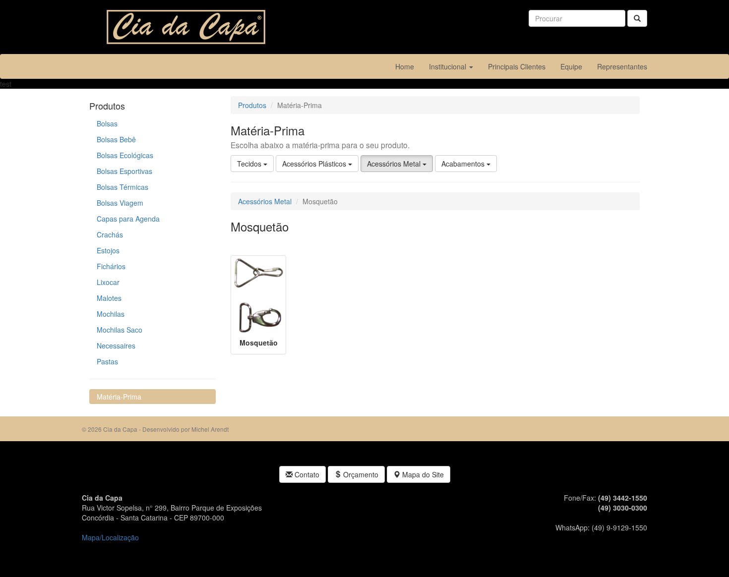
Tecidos (250, 164)
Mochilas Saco (119, 330)
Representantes (622, 66)
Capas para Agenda (128, 219)
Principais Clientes (517, 66)
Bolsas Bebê (116, 139)
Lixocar (108, 282)
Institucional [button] (448, 66)
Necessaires (116, 345)
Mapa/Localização (110, 537)
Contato (306, 474)
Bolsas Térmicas (122, 187)
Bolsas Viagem (120, 203)
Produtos (252, 105)
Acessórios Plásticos (315, 164)
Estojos (108, 250)
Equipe (571, 66)
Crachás (110, 234)
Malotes (109, 298)
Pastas (107, 361)
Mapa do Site (422, 474)
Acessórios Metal (395, 164)
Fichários (111, 266)
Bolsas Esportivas (124, 171)
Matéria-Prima (119, 397)
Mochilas (110, 314)
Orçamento (359, 474)
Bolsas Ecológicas (125, 155)
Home (408, 66)
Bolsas (107, 123)
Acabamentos (463, 164)
